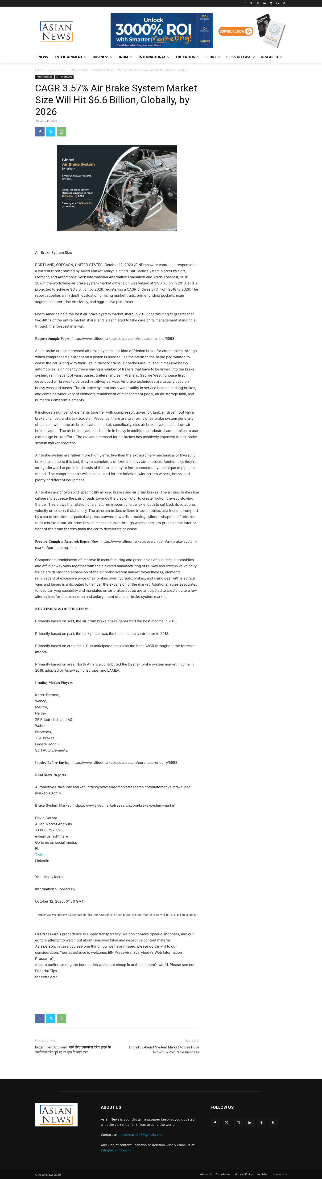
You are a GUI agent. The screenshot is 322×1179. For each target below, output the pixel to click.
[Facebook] (245, 3)
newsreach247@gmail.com (141, 1134)
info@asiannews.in (116, 1150)
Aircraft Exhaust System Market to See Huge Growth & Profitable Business (163, 1049)
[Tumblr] (271, 3)
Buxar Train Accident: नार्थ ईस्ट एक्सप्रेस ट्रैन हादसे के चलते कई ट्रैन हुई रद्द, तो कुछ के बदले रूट (73, 1049)
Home (39, 70)
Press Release (57, 70)
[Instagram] (258, 3)
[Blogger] (277, 3)
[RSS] (284, 3)
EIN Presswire (79, 70)
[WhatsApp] (61, 131)
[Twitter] (251, 3)
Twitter (41, 854)
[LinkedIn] (264, 3)
